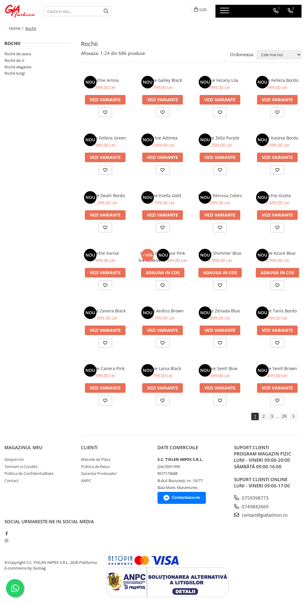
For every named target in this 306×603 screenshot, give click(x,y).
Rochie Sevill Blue (220, 368)
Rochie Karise (105, 253)
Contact (11, 480)
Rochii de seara (17, 53)
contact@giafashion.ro (264, 515)
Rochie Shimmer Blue (219, 253)
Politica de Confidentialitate (28, 473)
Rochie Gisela (277, 195)
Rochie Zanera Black (105, 311)
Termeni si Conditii (20, 466)
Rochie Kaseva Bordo (277, 138)
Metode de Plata (95, 459)
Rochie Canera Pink (105, 368)
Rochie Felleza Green (105, 138)
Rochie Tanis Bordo (277, 311)
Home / (17, 28)
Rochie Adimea (163, 138)
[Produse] (225, 12)
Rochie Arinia (105, 80)
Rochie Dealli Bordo (105, 195)
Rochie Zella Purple (220, 138)
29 (284, 416)
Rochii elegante (17, 67)
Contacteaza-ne (186, 497)
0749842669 (255, 507)
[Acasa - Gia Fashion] (19, 11)
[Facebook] (6, 533)
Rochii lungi (14, 73)
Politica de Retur (95, 466)
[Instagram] (6, 540)
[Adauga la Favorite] (105, 112)
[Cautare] (106, 11)
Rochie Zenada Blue (220, 311)
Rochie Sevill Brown (277, 368)
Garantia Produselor (99, 473)
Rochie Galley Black (162, 80)
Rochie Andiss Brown (163, 311)
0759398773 (255, 498)
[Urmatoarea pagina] (293, 416)
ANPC (86, 480)
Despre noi (14, 459)
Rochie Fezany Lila (220, 80)
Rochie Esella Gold (162, 195)
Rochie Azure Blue (277, 253)
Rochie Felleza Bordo (277, 80)
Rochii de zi (14, 60)
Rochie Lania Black (162, 368)
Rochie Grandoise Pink (162, 253)
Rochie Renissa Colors (220, 195)
